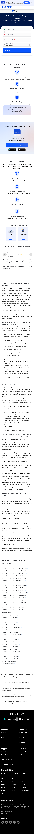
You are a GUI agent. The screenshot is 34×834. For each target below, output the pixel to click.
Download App (17, 145)
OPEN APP (26, 3)
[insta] (10, 822)
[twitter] (6, 822)
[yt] (18, 822)
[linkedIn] (14, 822)
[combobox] (17, 29)
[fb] (2, 822)
